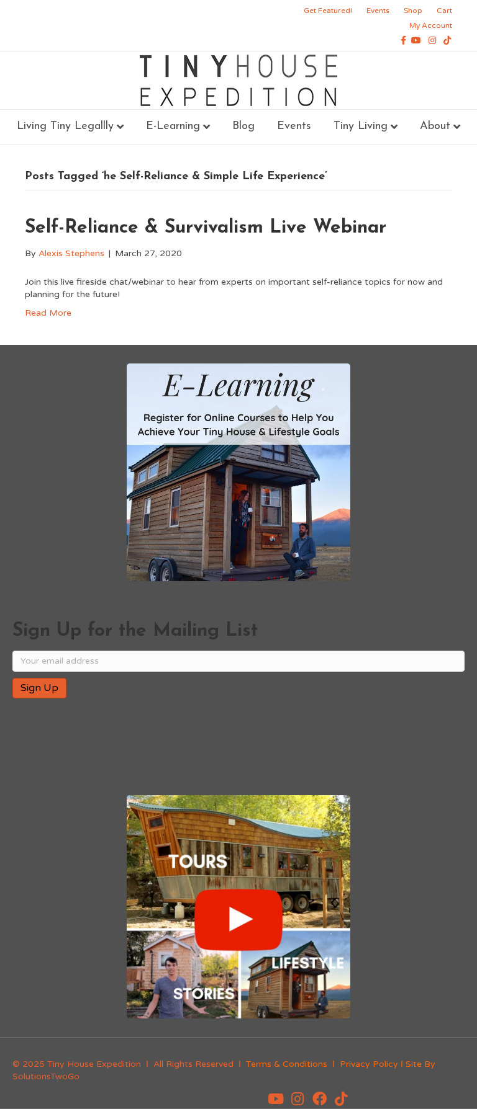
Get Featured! (328, 10)
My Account (430, 25)
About (435, 126)
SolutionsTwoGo (46, 1076)
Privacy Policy (369, 1064)
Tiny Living (361, 126)
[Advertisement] (157, 748)
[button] (275, 1099)
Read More (48, 313)
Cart (444, 10)
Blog (243, 126)
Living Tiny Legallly (65, 126)
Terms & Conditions (286, 1064)
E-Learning (173, 126)
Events (377, 10)
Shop (413, 10)
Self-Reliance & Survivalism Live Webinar (205, 228)
